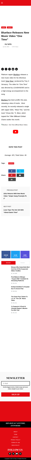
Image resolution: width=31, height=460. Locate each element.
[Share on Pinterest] (9, 69)
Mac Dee (15, 283)
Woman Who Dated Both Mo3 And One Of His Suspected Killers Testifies (20, 269)
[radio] (8, 151)
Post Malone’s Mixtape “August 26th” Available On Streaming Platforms (19, 278)
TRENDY (22, 262)
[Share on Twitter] (6, 69)
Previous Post (12, 190)
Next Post (7, 206)
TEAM (15, 434)
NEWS (3, 27)
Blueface (16, 74)
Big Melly (15, 291)
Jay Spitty (15, 273)
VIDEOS (10, 27)
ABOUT (16, 431)
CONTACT (15, 437)
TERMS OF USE (15, 442)
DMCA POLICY (15, 445)
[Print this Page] (16, 69)
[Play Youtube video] (15, 132)
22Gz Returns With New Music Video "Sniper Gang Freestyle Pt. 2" (15, 196)
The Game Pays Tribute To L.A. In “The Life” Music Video (19, 298)
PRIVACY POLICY (15, 439)
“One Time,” (9, 81)
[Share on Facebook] (2, 69)
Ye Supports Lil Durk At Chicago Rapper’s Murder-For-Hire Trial (19, 308)
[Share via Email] (13, 69)
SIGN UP (16, 394)
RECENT (8, 262)
